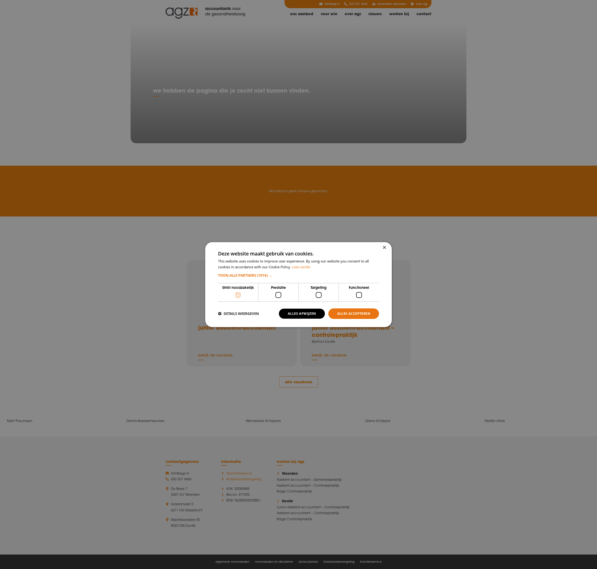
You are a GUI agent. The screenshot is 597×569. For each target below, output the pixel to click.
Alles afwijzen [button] (302, 313)
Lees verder (301, 267)
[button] (298, 275)
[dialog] (298, 284)
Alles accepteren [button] (353, 313)
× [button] (384, 247)
